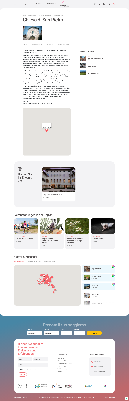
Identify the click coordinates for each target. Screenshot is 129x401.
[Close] (49, 125)
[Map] (104, 4)
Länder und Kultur (32, 15)
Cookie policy (25, 397)
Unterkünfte (60, 358)
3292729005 (97, 362)
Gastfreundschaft (51, 3)
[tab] (19, 261)
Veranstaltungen (39, 3)
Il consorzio (62, 355)
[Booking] (114, 4)
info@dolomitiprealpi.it (100, 371)
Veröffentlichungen (62, 369)
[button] (92, 4)
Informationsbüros (99, 366)
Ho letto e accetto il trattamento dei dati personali (31, 369)
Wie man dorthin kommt (63, 361)
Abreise (46, 329)
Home (24, 15)
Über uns (59, 371)
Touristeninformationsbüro (64, 363)
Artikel (25, 45)
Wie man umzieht (62, 366)
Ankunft (29, 329)
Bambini (76, 329)
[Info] (109, 4)
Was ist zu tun (28, 3)
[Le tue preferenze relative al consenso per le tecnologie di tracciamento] (126, 398)
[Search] (99, 4)
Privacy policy (17, 397)
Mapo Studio (111, 397)
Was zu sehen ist (18, 3)
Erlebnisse (49, 45)
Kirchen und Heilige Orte (45, 15)
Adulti (62, 329)
